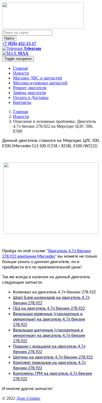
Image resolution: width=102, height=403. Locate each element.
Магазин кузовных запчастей (40, 83)
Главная (20, 68)
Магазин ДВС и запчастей (37, 78)
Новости (21, 73)
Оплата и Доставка (30, 97)
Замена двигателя (29, 92)
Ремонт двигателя (29, 87)
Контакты (22, 102)
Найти (9, 38)
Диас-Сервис (28, 398)
